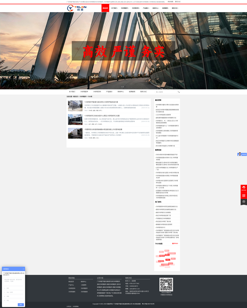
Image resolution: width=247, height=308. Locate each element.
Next (2, 51)
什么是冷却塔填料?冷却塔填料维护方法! (167, 137)
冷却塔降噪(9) (162, 264)
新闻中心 (155, 8)
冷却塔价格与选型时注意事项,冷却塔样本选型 (167, 181)
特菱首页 (75, 96)
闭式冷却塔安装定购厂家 (163, 215)
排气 (100, 110)
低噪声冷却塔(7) (173, 260)
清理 (93, 124)
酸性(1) (171, 264)
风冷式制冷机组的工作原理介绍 (165, 146)
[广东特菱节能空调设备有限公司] (77, 10)
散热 (94, 138)
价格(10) (167, 267)
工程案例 (83, 285)
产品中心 (71, 285)
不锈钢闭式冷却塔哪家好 (163, 218)
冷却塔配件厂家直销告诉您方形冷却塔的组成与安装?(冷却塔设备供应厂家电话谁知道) (167, 237)
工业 (97, 138)
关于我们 (114, 8)
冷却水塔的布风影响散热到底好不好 (167, 154)
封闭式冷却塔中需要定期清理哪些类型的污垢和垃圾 (167, 111)
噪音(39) (159, 255)
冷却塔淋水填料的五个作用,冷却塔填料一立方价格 (167, 186)
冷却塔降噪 (75, 306)
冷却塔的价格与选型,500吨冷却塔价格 (167, 172)
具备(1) (160, 252)
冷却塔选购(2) (168, 253)
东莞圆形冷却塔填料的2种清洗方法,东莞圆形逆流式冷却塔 (167, 191)
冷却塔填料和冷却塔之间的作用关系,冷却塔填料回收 (167, 196)
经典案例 (165, 8)
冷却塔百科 (135, 8)
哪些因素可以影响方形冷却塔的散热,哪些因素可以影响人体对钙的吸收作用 (167, 163)
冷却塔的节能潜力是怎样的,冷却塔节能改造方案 (101, 102)
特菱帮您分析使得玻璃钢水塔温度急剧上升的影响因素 (103, 129)
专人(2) (173, 254)
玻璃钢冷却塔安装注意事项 (164, 224)
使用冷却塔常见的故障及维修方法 (166, 209)
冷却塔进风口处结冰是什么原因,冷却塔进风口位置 (102, 116)
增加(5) (165, 250)
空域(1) (163, 259)
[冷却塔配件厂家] (123, 50)
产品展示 (145, 8)
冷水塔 (90, 110)
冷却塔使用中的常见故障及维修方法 (167, 206)
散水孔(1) (158, 261)
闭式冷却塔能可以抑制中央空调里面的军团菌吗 (167, 142)
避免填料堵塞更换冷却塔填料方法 (166, 117)
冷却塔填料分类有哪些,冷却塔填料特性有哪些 (167, 132)
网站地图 (170, 1)
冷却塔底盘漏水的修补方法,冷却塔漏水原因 (167, 158)
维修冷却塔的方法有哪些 (163, 212)
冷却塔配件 (124, 8)
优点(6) (167, 263)
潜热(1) (163, 255)
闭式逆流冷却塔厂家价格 (163, 221)
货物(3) (169, 258)
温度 (94, 110)
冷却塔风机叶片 (160, 227)
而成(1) (170, 250)
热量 (97, 110)
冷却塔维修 (84, 291)
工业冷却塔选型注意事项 (163, 115)
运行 (90, 124)
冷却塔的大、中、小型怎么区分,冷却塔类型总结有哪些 (167, 122)
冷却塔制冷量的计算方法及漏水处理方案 (167, 105)
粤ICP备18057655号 (148, 304)
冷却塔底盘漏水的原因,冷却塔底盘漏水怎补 (167, 176)
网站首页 (105, 8)
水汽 (96, 124)
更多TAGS (175, 243)
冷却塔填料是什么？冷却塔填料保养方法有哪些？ (167, 127)
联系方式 (177, 1)
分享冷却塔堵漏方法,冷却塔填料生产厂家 (167, 168)
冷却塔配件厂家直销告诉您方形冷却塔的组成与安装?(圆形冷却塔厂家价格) (167, 231)
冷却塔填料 (72, 291)
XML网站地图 (136, 304)
